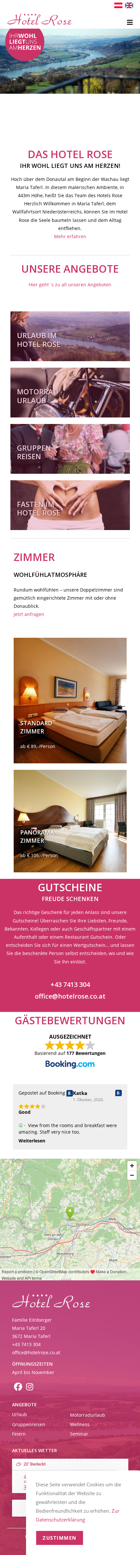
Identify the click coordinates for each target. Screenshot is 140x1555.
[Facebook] (18, 1388)
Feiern (19, 1434)
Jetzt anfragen (29, 614)
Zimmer (32, 731)
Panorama (37, 832)
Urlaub (19, 1414)
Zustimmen (60, 1538)
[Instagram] (29, 1388)
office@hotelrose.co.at (70, 996)
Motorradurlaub (87, 1415)
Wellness (80, 1424)
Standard (36, 723)
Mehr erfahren (70, 236)
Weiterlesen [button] (32, 1141)
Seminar (79, 1434)
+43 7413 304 (70, 984)
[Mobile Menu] (130, 23)
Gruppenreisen (28, 1424)
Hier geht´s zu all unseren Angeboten (70, 284)
